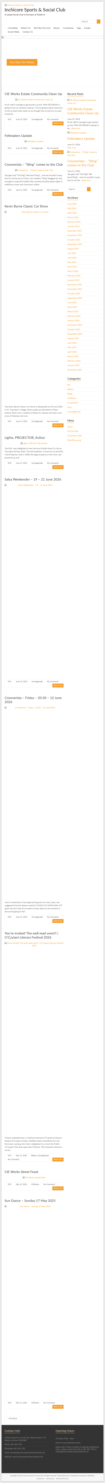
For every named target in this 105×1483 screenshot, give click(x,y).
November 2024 (74, 289)
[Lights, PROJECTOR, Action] (34, 443)
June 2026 (72, 204)
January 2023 (73, 365)
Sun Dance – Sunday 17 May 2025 (30, 1200)
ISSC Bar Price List (42, 28)
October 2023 (73, 329)
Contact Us (28, 32)
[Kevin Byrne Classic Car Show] (34, 212)
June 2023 (72, 343)
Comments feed (74, 436)
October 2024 (73, 294)
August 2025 (73, 249)
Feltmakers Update (18, 135)
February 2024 (73, 316)
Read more (58, 123)
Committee (13, 28)
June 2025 (72, 258)
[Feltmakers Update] (34, 141)
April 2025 (72, 267)
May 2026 (71, 208)
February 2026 (73, 222)
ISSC (10, 119)
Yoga (79, 28)
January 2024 (73, 321)
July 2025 (71, 253)
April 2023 (72, 352)
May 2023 (71, 347)
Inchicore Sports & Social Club (35, 10)
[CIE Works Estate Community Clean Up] (34, 100)
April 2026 (72, 213)
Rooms (57, 28)
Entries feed (72, 431)
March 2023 (72, 356)
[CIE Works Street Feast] (34, 1178)
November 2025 (74, 235)
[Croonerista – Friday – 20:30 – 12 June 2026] (34, 708)
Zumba (87, 28)
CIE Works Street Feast (21, 1172)
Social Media (13, 32)
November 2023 (74, 325)
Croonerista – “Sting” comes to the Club (34, 164)
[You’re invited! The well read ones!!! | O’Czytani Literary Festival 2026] (34, 943)
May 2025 (71, 262)
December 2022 (74, 370)
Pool (69, 407)
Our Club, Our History (22, 62)
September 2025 (74, 244)
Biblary (33, 1156)
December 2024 (74, 285)
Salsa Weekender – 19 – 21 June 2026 (33, 479)
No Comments (53, 119)
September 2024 (74, 298)
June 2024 (72, 303)
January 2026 (73, 226)
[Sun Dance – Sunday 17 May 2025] (34, 1206)
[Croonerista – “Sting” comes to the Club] (34, 170)
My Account (50, 1478)
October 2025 (73, 240)
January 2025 (73, 280)
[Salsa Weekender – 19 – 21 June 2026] (34, 485)
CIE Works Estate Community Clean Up (33, 94)
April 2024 (72, 307)
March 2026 (72, 217)
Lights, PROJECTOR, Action (25, 437)
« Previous (12, 1418)
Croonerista (68, 28)
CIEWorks (35, 1184)
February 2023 (73, 361)
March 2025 (72, 271)
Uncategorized (37, 119)
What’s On (26, 28)
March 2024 (72, 312)
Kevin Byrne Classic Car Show (26, 206)
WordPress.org (74, 440)
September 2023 (74, 334)
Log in (70, 427)
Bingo (69, 394)
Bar (68, 385)
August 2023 (73, 338)
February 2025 (73, 276)
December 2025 (74, 231)
